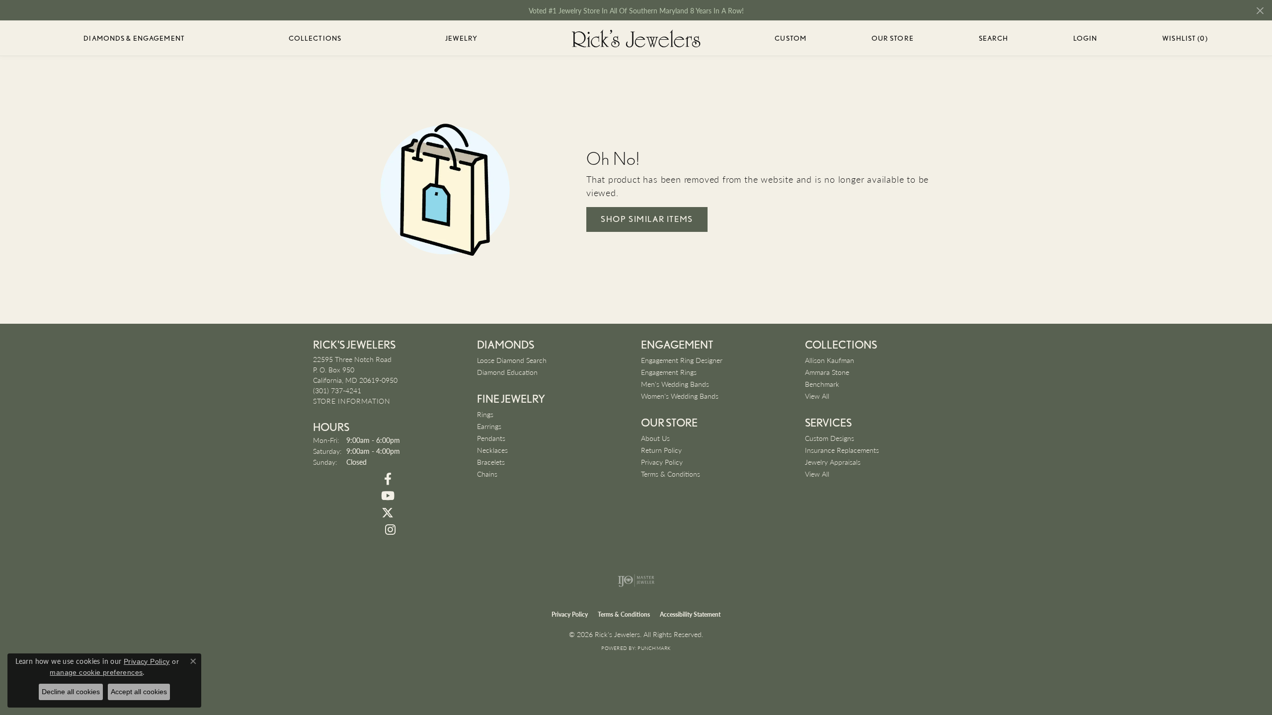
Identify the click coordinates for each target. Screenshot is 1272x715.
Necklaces (492, 450)
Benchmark (822, 384)
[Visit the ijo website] (636, 580)
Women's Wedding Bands (679, 396)
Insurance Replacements (842, 450)
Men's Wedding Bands (675, 384)
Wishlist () (1184, 40)
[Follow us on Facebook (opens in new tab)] (387, 479)
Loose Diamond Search (512, 360)
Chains (487, 474)
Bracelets (491, 462)
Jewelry (461, 38)
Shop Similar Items (647, 219)
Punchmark (653, 647)
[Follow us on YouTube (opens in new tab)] (387, 496)
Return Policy (661, 450)
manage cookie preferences (96, 672)
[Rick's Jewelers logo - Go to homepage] (636, 38)
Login (1085, 40)
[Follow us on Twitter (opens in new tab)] (387, 513)
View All (817, 396)
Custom (790, 38)
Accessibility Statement (690, 614)
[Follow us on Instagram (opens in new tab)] (390, 530)
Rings (485, 414)
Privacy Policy (662, 462)
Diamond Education (507, 372)
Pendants (491, 438)
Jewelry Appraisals (833, 462)
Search (994, 38)
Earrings (489, 426)
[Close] (1260, 10)
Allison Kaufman (829, 360)
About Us (655, 438)
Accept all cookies (139, 692)
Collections (315, 38)
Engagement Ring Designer (681, 360)
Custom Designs (829, 438)
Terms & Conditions (670, 474)
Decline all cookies (71, 692)
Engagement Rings (669, 372)
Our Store (893, 38)
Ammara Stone (827, 372)
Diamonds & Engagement (134, 38)
